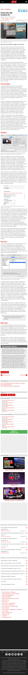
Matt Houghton (4, 551)
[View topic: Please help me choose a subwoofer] (26, 527)
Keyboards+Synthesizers (5, 552)
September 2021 (24, 20)
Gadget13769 (4, 529)
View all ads (4, 395)
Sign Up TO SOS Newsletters (14, 431)
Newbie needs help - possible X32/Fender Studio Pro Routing (13, 573)
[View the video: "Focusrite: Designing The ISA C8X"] (14, 463)
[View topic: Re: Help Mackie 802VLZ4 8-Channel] (26, 538)
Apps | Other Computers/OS (8, 603)
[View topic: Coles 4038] (26, 581)
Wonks (2, 535)
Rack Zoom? (4, 241)
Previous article (6, 375)
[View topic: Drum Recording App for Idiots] (26, 584)
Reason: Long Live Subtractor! (8, 407)
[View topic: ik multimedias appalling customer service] (26, 568)
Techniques (7, 9)
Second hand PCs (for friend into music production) (12, 565)
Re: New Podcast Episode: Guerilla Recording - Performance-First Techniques (13, 533)
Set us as (23, 9)
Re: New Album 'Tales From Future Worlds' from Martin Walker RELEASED (13, 544)
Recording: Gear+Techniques (5, 530)
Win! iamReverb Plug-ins (6, 384)
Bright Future (4, 323)
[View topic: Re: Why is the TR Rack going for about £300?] (26, 549)
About (2, 651)
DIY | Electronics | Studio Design (10, 606)
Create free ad (11, 395)
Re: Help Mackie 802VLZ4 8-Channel (9, 538)
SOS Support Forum (6, 617)
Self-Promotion (3, 547)
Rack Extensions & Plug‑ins (9, 346)
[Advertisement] (14, 444)
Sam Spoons (3, 540)
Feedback (4, 615)
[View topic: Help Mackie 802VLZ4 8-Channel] (26, 576)
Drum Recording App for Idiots (8, 584)
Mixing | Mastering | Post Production (11, 593)
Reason (12, 18)
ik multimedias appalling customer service (11, 568)
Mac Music (4, 601)
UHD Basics (4, 132)
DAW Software (5, 18)
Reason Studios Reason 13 (7, 402)
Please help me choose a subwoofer (9, 527)
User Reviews (5, 611)
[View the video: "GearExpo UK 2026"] (14, 478)
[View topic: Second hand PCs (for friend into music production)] (26, 565)
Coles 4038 (3, 581)
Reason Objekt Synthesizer (7, 405)
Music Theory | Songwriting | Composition (12, 609)
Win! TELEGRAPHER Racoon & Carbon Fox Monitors (13, 383)
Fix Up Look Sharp (5, 84)
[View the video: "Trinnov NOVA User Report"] (14, 493)
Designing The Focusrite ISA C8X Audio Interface (14, 470)
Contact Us (7, 651)
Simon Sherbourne (6, 20)
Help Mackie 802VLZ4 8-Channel (8, 576)
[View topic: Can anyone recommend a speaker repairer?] (26, 579)
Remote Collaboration (7, 612)
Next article (22, 375)
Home (2, 9)
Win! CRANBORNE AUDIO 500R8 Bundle (10, 386)
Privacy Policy (24, 651)
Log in (2, 1)
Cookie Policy (14, 651)
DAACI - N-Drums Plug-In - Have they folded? (11, 563)
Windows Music (5, 600)
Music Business (5, 608)
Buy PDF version (4, 372)
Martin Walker (4, 546)
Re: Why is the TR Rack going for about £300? (11, 549)
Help (19, 651)
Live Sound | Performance (8, 604)
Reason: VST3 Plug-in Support (8, 410)
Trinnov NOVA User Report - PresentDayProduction (14, 500)
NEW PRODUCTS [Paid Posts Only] (10, 598)
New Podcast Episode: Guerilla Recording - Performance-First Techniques (13, 571)
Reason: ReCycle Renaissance (8, 400)
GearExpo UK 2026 (14, 485)
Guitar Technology (6, 597)
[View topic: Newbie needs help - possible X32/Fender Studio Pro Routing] (26, 573)
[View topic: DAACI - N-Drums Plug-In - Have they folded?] (26, 563)
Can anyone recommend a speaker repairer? (11, 579)
